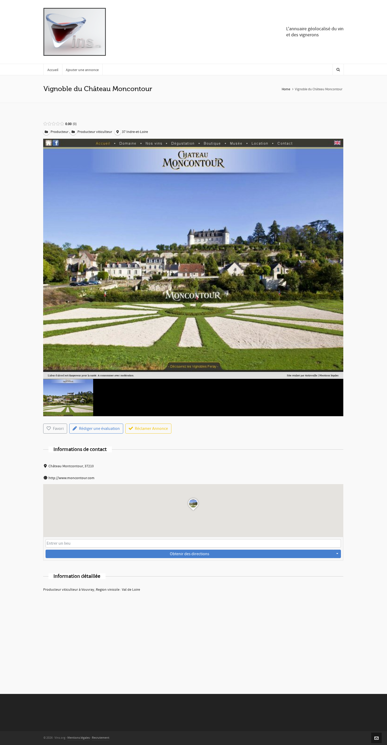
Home (286, 89)
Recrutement (100, 738)
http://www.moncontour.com (71, 478)
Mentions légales (78, 738)
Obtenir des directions (189, 554)
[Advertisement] (193, 636)
